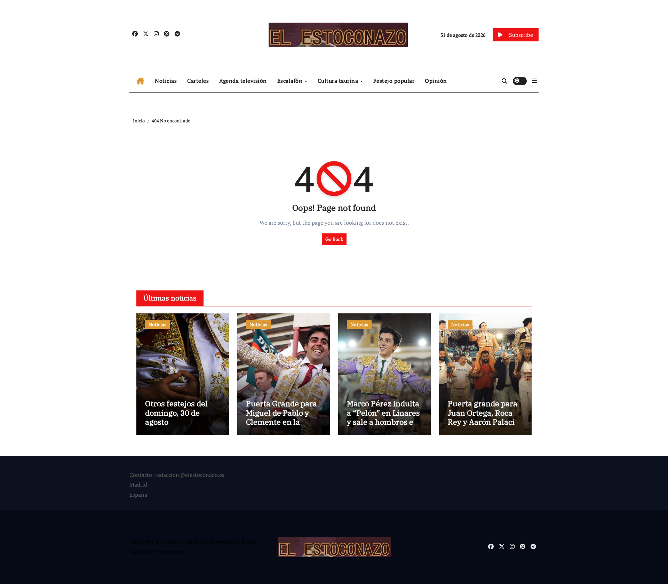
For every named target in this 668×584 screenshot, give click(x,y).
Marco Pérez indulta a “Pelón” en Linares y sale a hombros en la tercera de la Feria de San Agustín (384, 421)
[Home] (140, 81)
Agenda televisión (243, 81)
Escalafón (290, 81)
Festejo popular (394, 81)
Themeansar (169, 552)
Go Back (334, 239)
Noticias (166, 81)
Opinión (436, 81)
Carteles (198, 81)
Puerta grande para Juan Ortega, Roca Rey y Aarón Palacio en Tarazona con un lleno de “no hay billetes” (483, 426)
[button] (534, 81)
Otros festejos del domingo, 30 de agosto (176, 412)
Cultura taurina (339, 81)
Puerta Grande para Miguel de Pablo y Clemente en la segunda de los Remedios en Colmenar (281, 426)
